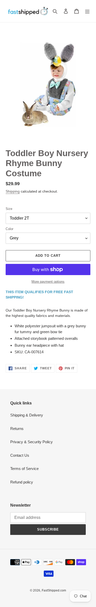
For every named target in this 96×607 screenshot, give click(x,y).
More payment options (48, 282)
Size (9, 209)
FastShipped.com (54, 590)
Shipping (13, 191)
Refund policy (21, 482)
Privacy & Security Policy (31, 442)
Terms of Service (24, 468)
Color (9, 229)
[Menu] (87, 11)
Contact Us (19, 455)
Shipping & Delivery (26, 415)
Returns (17, 428)
